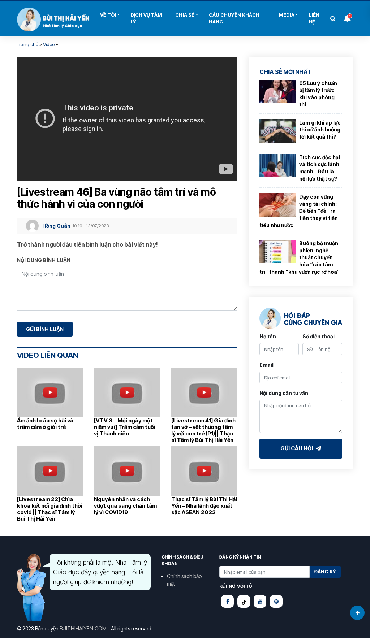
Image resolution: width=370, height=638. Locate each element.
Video (49, 44)
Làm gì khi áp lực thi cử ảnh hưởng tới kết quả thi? (320, 130)
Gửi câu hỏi (297, 448)
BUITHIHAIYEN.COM (83, 628)
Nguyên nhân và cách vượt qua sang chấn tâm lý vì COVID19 (125, 506)
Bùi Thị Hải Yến (53, 19)
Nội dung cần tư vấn (283, 393)
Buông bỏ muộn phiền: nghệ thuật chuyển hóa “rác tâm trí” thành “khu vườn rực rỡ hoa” (299, 257)
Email (266, 365)
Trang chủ (27, 44)
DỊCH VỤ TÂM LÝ (146, 18)
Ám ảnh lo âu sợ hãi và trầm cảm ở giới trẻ (45, 423)
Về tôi (108, 15)
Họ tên (267, 336)
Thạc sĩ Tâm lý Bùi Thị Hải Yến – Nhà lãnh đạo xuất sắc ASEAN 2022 (204, 506)
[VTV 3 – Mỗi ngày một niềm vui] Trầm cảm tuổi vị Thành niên (124, 427)
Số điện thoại (318, 336)
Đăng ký (325, 571)
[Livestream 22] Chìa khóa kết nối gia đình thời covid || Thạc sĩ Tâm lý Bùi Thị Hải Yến (49, 509)
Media (286, 15)
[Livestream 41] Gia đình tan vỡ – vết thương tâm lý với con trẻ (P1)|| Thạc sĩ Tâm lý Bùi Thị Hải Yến (203, 430)
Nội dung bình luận (43, 260)
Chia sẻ (184, 15)
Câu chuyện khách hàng (234, 18)
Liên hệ (314, 18)
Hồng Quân (56, 226)
